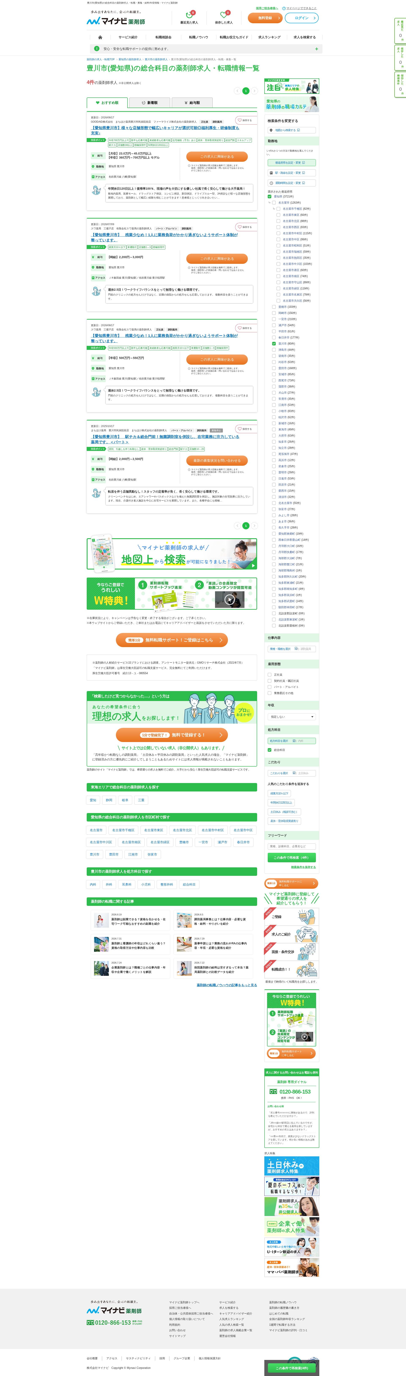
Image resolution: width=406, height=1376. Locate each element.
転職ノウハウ (198, 37)
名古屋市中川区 (101, 842)
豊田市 (114, 854)
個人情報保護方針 (210, 1358)
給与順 (195, 102)
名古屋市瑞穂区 (292, 251)
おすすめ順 (110, 102)
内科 (93, 884)
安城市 (282, 374)
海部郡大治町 (286, 558)
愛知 (93, 800)
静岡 (109, 800)
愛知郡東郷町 (286, 533)
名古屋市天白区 (292, 300)
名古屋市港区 (291, 270)
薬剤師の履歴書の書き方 (284, 1307)
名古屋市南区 (131, 842)
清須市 (282, 496)
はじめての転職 (278, 1313)
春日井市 (243, 842)
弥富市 (152, 854)
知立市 (282, 447)
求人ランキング (269, 37)
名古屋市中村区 (213, 830)
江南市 (133, 854)
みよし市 (283, 515)
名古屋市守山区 (292, 282)
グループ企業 (182, 1358)
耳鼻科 (127, 884)
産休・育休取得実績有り (284, 821)
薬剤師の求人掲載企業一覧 (235, 1330)
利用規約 (174, 1324)
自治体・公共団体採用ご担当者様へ (191, 1313)
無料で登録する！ (174, 734)
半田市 (282, 331)
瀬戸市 (222, 842)
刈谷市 (282, 362)
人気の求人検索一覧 (231, 1324)
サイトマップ (177, 1336)
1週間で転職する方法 (282, 1324)
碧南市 (282, 355)
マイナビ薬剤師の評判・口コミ (288, 1330)
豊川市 (94, 854)
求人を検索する (305, 37)
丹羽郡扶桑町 (286, 552)
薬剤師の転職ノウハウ (283, 1302)
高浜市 (282, 460)
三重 (141, 800)
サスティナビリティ (138, 1358)
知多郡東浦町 (286, 582)
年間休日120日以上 (281, 802)
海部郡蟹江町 (286, 564)
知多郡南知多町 (288, 588)
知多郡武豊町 (286, 601)
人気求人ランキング (231, 1319)
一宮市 (203, 842)
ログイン (302, 18)
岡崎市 (282, 313)
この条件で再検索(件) (292, 1368)
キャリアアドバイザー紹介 (235, 1313)
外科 (109, 884)
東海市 (282, 429)
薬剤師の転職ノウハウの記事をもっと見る (227, 985)
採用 (162, 1358)
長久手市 (283, 527)
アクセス (111, 1358)
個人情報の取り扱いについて (187, 1319)
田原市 (282, 484)
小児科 (146, 884)
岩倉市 (282, 466)
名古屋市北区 (182, 830)
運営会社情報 (227, 1336)
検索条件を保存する (303, 867)
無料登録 (265, 18)
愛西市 (282, 490)
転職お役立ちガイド (234, 37)
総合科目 (189, 884)
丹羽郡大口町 (286, 546)
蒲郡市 (282, 386)
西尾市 (282, 380)
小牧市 (282, 411)
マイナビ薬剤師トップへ (184, 1302)
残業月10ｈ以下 (279, 793)
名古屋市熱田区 (292, 257)
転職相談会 (163, 37)
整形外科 (166, 884)
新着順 (152, 102)
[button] (246, 120)
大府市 (282, 435)
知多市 (282, 441)
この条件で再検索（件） (292, 857)
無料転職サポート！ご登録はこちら (170, 640)
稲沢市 (282, 417)
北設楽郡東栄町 (288, 619)
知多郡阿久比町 (288, 576)
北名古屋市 (285, 503)
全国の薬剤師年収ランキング (287, 1319)
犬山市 (282, 392)
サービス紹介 (128, 37)
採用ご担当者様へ (267, 8)
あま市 (282, 521)
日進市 (282, 478)
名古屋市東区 (153, 830)
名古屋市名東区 (292, 294)
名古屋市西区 (291, 227)
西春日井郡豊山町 (289, 539)
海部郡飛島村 (286, 570)
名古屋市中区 (243, 830)
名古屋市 (96, 830)
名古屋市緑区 (160, 842)
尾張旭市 (283, 454)
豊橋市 (184, 842)
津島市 (282, 349)
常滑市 (282, 398)
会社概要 (92, 1358)
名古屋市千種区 (123, 830)
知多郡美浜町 (286, 595)
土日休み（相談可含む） (284, 811)
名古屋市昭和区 (292, 245)
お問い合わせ (177, 1330)
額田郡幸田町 (286, 607)
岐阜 (125, 800)
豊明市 (282, 472)
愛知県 (278, 196)
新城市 (282, 423)
